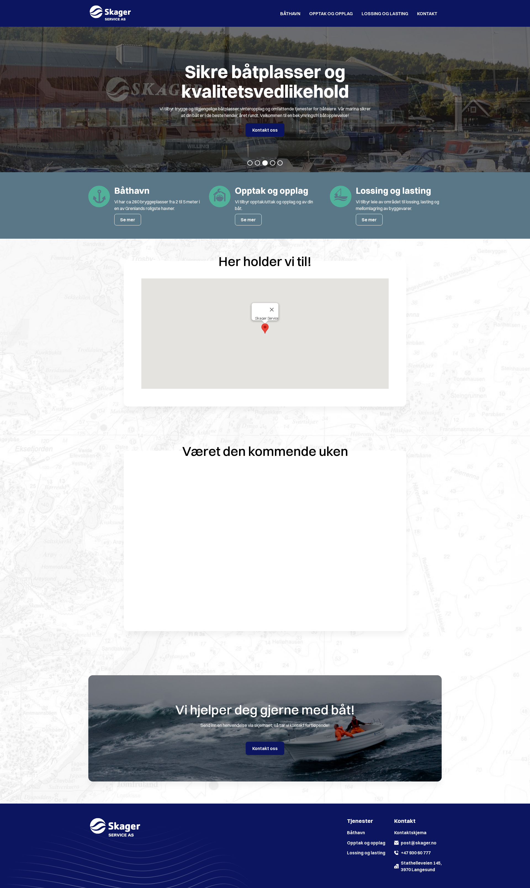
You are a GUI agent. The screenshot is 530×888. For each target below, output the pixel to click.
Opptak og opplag (331, 13)
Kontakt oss (265, 130)
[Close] (272, 309)
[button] (250, 163)
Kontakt (427, 13)
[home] (110, 13)
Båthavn (290, 13)
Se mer (127, 219)
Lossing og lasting (385, 13)
